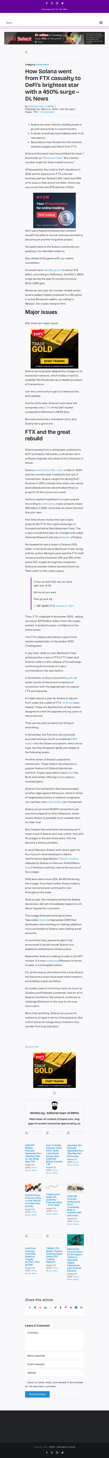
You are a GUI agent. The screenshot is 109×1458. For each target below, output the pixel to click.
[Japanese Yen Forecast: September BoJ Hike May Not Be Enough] (75, 1136)
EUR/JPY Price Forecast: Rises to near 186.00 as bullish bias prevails (33, 1201)
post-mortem (70, 858)
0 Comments (47, 112)
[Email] (81, 1311)
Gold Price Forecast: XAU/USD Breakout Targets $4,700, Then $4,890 (32, 1256)
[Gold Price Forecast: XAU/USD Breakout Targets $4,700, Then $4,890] (33, 1239)
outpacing (52, 960)
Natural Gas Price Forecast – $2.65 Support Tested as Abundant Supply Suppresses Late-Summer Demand (75, 1260)
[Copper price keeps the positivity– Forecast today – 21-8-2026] (54, 1187)
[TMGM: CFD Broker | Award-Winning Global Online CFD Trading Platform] (54, 1239)
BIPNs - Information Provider (63, 1447)
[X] (35, 1311)
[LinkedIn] (45, 1311)
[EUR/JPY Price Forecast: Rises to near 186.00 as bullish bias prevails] (33, 1187)
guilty (69, 677)
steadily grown (53, 270)
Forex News (42, 64)
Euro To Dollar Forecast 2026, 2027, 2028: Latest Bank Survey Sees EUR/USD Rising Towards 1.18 (54, 1155)
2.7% (47, 407)
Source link (32, 1046)
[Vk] (71, 1311)
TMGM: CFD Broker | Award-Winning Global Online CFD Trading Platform (54, 1255)
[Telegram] (55, 1311)
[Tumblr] (60, 1311)
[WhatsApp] (50, 1311)
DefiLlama (48, 503)
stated (43, 920)
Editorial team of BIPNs (41, 106)
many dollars (54, 802)
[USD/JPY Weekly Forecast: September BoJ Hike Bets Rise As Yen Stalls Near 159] (33, 1136)
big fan (65, 537)
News (34, 1170)
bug (27, 867)
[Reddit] (40, 1311)
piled (70, 772)
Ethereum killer (53, 158)
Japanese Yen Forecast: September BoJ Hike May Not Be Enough (75, 1151)
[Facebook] (30, 1311)
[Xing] (76, 1311)
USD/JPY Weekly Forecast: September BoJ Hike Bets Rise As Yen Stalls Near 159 (33, 1153)
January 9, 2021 (65, 605)
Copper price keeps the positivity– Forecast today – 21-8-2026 (54, 1200)
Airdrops (67, 702)
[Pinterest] (65, 1311)
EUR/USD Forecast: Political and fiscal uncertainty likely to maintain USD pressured (74, 1206)
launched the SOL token (49, 470)
